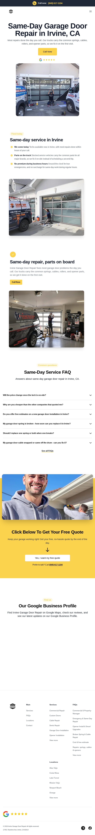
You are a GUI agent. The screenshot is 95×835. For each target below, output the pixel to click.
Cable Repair (54, 720)
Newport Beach (55, 788)
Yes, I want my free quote (47, 558)
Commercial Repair (57, 711)
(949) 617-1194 (56, 565)
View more (53, 740)
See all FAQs (47, 451)
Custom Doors (55, 716)
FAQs (28, 716)
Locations (30, 720)
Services (29, 711)
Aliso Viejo (53, 768)
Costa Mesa (54, 773)
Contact (29, 725)
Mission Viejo (54, 783)
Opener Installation (56, 735)
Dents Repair (54, 725)
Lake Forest (54, 778)
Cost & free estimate (81, 742)
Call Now (47, 51)
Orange (52, 793)
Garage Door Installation (59, 730)
